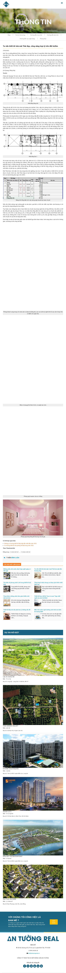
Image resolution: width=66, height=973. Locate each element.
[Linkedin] (38, 966)
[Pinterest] (41, 966)
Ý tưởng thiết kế (25, 552)
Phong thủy (43, 38)
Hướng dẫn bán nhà (52, 35)
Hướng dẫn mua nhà (36, 35)
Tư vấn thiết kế (14, 552)
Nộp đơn (53, 922)
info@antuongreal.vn (34, 953)
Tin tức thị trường (20, 35)
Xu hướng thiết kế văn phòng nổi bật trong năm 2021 (19, 545)
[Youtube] (34, 966)
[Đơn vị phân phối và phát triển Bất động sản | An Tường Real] (6, 4)
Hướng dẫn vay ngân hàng (27, 38)
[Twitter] (31, 966)
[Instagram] (27, 966)
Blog (9, 35)
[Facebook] (24, 966)
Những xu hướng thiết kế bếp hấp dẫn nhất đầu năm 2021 (20, 543)
